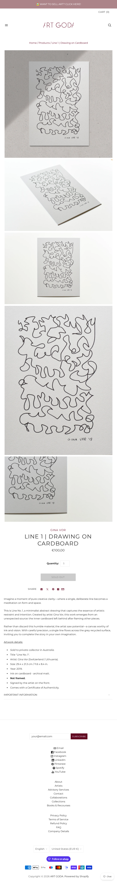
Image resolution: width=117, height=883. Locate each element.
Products (44, 42)
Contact (58, 793)
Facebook (59, 752)
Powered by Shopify (76, 876)
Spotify (59, 767)
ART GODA (56, 876)
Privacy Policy (58, 815)
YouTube (60, 771)
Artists (58, 785)
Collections (58, 801)
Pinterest (60, 763)
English (39, 848)
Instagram (59, 756)
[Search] (109, 25)
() (103, 12)
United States (65, 848)
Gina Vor (58, 530)
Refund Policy (58, 823)
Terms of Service (58, 819)
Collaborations (58, 797)
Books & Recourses (58, 805)
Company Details (58, 831)
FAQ (58, 827)
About (58, 781)
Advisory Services (58, 789)
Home (33, 42)
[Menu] (6, 25)
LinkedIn (60, 759)
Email (60, 748)
